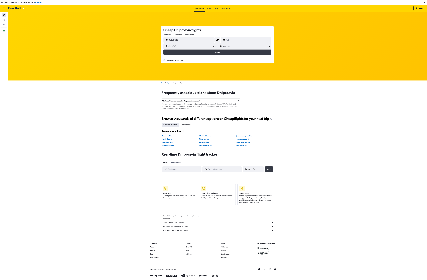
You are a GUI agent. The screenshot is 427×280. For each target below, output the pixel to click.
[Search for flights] (4, 15)
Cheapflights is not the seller (173, 222)
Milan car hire (204, 139)
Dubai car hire (167, 136)
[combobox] (167, 35)
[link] (259, 269)
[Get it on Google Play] (263, 248)
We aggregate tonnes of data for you (176, 226)
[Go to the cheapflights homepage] (16, 8)
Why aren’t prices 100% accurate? (175, 230)
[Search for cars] (4, 20)
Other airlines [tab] (186, 125)
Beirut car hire (204, 142)
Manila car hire (167, 142)
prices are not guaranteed (206, 216)
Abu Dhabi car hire (205, 136)
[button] (424, 2)
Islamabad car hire (205, 145)
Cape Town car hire (243, 142)
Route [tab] (165, 162)
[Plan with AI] (4, 24)
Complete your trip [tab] (170, 125)
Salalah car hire (241, 145)
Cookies (38, 2)
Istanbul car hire (167, 139)
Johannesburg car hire (244, 136)
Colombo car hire (168, 145)
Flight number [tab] (176, 162)
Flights (169, 83)
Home (162, 83)
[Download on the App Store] (263, 253)
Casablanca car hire (243, 139)
